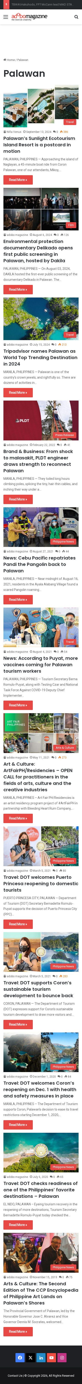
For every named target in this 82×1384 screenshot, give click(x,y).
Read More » (18, 180)
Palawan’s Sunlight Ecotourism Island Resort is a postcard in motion (39, 144)
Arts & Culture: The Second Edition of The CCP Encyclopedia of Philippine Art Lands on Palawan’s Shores (40, 1293)
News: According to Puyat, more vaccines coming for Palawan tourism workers (40, 664)
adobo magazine (17, 235)
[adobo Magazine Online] (29, 17)
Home (10, 60)
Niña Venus (14, 132)
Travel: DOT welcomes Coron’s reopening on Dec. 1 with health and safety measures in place (39, 1089)
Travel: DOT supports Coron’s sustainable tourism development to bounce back (38, 989)
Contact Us (15, 1375)
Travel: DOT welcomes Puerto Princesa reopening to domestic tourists (40, 883)
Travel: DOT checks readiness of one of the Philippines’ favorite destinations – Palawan (40, 1189)
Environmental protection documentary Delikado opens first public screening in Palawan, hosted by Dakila (38, 251)
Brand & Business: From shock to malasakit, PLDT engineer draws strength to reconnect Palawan (38, 461)
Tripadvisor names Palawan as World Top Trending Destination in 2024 (40, 357)
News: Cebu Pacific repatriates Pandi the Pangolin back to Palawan (39, 564)
